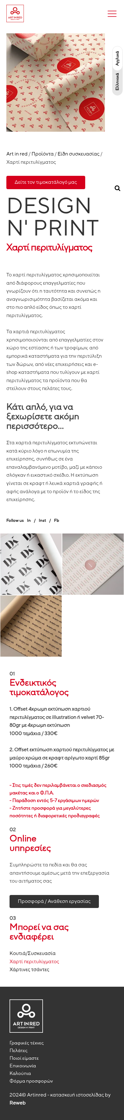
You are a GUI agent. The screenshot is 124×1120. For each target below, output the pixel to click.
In (29, 520)
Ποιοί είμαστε (24, 1058)
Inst (42, 520)
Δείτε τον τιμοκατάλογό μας (46, 182)
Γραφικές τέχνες (27, 1043)
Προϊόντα (42, 153)
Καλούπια (20, 1073)
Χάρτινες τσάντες (29, 969)
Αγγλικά (117, 58)
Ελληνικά (117, 81)
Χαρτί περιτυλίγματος (34, 961)
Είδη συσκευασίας (79, 153)
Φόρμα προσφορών (31, 1081)
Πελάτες (19, 1050)
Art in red (17, 153)
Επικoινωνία (23, 1066)
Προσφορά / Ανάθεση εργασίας (54, 901)
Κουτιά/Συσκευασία (33, 953)
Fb (56, 520)
